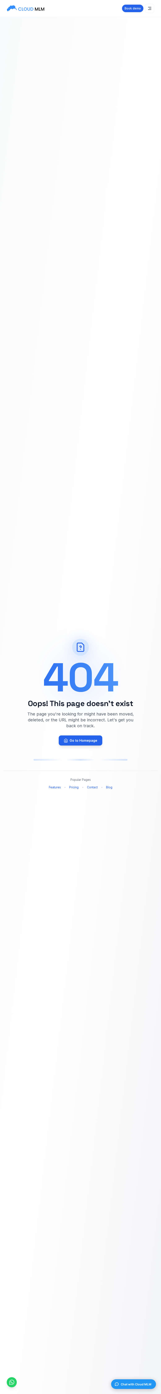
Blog (109, 787)
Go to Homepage (83, 740)
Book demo (133, 8)
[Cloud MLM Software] (25, 8)
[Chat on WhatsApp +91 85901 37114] (12, 1382)
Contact (92, 787)
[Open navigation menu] (149, 8)
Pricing (74, 787)
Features (55, 787)
